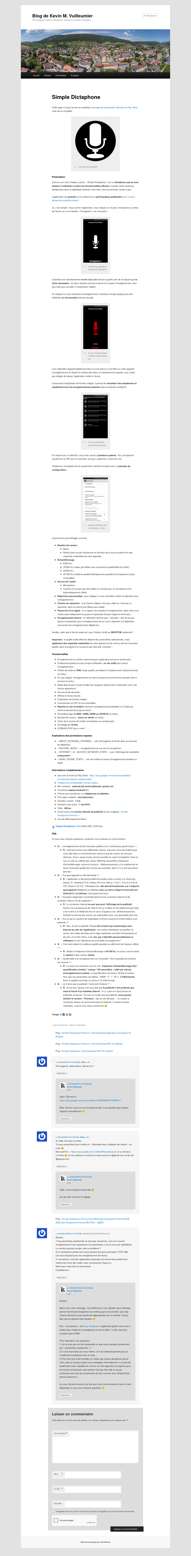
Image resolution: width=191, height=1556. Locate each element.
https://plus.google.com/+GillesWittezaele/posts (94, 1151)
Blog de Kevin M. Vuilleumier (62, 15)
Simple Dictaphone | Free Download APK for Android (87, 1050)
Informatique (60, 75)
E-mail (58, 1488)
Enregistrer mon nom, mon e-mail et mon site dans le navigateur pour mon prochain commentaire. (95, 1511)
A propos (75, 75)
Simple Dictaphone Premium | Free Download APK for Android (92, 1043)
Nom (58, 1474)
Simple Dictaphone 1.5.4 (68, 826)
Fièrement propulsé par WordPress (95, 1542)
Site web (57, 1503)
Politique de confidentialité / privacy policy (77, 782)
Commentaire (60, 1433)
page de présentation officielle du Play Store (116, 107)
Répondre (62, 1073)
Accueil (36, 75)
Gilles (83, 1062)
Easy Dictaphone (91, 1326)
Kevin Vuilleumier (74, 1086)
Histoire (47, 75)
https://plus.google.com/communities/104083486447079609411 (90, 1100)
